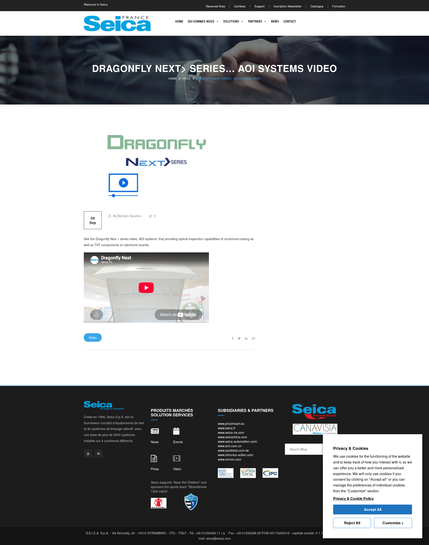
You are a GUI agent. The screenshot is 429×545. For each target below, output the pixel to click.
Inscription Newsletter (287, 6)
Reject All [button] (352, 522)
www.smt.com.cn (230, 446)
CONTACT (289, 21)
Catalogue (316, 6)
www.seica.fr (227, 428)
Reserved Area (215, 6)
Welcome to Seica (95, 4)
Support (259, 6)
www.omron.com (229, 459)
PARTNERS (255, 21)
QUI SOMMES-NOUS (201, 21)
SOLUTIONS (231, 21)
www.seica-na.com (231, 432)
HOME (179, 21)
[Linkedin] (98, 453)
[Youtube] (88, 453)
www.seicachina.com (232, 437)
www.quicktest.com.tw (233, 450)
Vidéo (186, 78)
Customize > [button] (393, 522)
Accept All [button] (372, 509)
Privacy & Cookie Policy (353, 498)
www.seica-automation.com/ (237, 441)
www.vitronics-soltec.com (235, 455)
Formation (338, 6)
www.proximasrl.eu (231, 423)
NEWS (275, 21)
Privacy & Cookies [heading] (350, 448)
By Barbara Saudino (126, 216)
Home (172, 78)
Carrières (240, 6)
